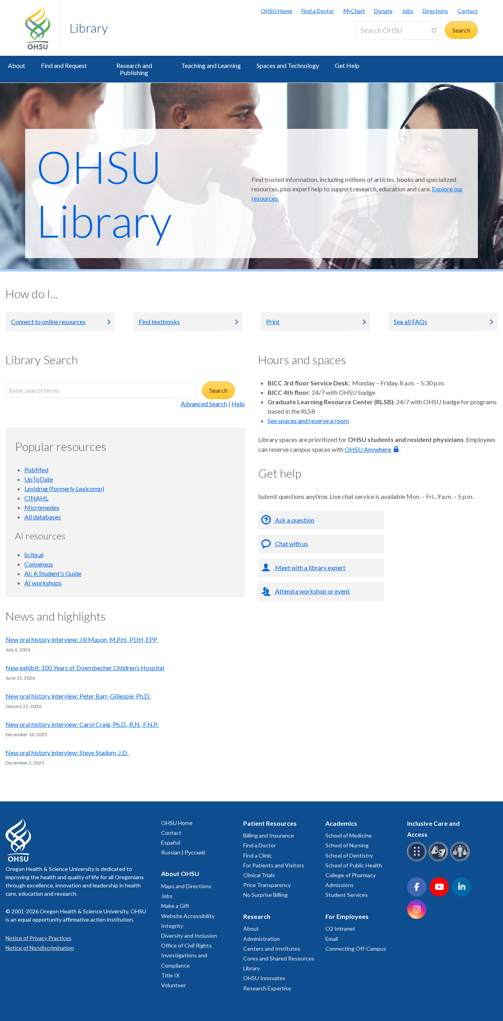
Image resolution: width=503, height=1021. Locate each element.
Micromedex (41, 507)
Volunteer (173, 985)
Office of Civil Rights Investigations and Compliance (186, 955)
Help (238, 403)
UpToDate (38, 479)
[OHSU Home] (42, 27)
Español (170, 842)
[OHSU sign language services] (439, 859)
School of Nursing (347, 845)
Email (331, 938)
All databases (42, 517)
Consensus (38, 564)
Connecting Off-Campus (355, 948)
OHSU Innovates (264, 978)
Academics (341, 823)
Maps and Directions (186, 886)
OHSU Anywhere (368, 449)
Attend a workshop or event (312, 591)
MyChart (354, 10)
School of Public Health (353, 865)
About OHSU (180, 873)
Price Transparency (267, 885)
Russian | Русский (183, 852)
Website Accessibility (188, 916)
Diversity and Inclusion (189, 935)
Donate (383, 10)
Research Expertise (267, 988)
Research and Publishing (134, 69)
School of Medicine (348, 835)
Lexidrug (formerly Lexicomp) (64, 488)
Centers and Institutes (271, 948)
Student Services (346, 894)
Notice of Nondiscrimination (40, 947)
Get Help (347, 65)
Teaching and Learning (211, 65)
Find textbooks (159, 321)
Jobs (407, 10)
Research (256, 916)
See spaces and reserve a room (308, 420)
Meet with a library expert (309, 567)
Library (89, 27)
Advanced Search (204, 403)
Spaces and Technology (288, 65)
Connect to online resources (48, 321)
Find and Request (64, 65)
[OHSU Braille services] (418, 859)
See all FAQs (410, 321)
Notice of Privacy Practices (39, 938)
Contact (467, 10)
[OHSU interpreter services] (461, 859)
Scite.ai (34, 554)
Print (272, 321)
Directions (435, 10)
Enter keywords (379, 44)
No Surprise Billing (265, 894)
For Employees (347, 916)
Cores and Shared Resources (278, 958)
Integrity (172, 925)
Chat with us (291, 543)
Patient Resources (270, 823)
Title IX (170, 975)
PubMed (36, 469)
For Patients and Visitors (273, 865)
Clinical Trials (259, 875)
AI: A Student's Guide (52, 573)
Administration (261, 938)
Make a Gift (175, 905)
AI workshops (43, 583)
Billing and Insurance (268, 835)
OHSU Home (276, 10)
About (16, 65)
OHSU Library (104, 193)
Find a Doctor (317, 10)
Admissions (339, 885)
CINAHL (36, 498)
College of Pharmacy (350, 875)
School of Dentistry (349, 855)
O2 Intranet (340, 928)
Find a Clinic (257, 855)
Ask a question (294, 520)
